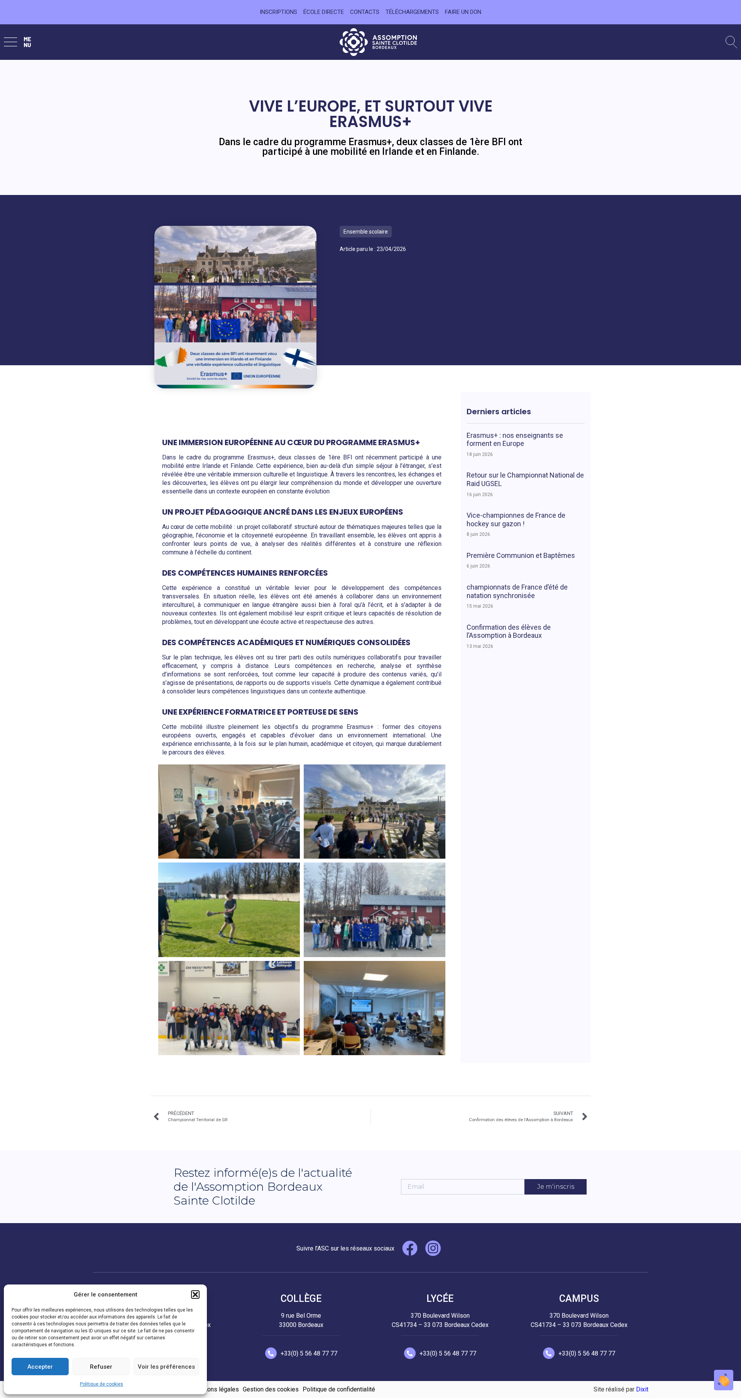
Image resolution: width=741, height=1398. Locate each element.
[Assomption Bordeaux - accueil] (378, 42)
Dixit (642, 1389)
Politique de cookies (101, 1384)
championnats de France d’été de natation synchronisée (517, 591)
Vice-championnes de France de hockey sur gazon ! (516, 519)
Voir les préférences (166, 1366)
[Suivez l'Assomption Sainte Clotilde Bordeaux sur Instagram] (433, 1248)
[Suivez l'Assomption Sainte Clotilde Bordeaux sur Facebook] (410, 1248)
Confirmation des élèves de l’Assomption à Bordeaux (509, 631)
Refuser (101, 1366)
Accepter (40, 1366)
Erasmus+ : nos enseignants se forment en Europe (515, 439)
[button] (195, 1294)
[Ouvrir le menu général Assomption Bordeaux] (17, 42)
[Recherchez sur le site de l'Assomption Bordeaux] (731, 42)
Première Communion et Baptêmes (521, 555)
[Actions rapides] (723, 1380)
